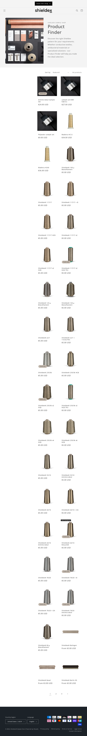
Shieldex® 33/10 (44, 475)
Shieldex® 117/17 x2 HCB (46, 269)
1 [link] (50, 694)
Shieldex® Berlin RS (69, 680)
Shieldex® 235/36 (45, 373)
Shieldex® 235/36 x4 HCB (46, 441)
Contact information (75, 731)
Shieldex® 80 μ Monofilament (44, 646)
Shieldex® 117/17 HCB (46, 235)
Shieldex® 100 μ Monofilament (68, 168)
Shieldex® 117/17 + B (70, 202)
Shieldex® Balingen (69, 645)
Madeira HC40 (43, 168)
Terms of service (67, 729)
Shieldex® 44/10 (44, 510)
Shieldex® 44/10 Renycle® (68, 544)
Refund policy (55, 729)
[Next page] (67, 693)
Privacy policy (44, 729)
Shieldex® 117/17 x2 (69, 235)
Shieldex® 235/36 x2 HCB (46, 406)
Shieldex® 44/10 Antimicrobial (44, 544)
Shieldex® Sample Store (18, 729)
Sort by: (48, 72)
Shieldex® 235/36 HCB (70, 373)
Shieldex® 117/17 (45, 202)
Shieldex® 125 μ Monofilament (44, 304)
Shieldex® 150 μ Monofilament (68, 304)
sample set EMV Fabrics (68, 101)
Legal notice (78, 729)
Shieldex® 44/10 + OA (70, 510)
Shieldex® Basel (44, 680)
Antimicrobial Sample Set (46, 101)
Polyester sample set (46, 135)
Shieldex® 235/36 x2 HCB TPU (69, 406)
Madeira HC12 (67, 135)
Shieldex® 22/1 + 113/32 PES (68, 339)
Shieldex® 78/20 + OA (46, 611)
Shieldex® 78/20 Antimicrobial (68, 611)
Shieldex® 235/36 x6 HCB (69, 441)
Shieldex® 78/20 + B (69, 578)
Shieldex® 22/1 (44, 338)
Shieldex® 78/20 (44, 578)
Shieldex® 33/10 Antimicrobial (68, 476)
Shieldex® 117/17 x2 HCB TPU (69, 269)
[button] (4, 10)
